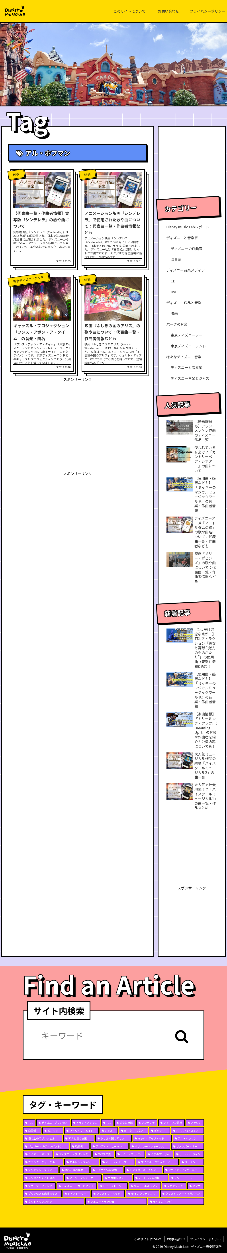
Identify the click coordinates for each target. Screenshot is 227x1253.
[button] (181, 1036)
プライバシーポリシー (205, 1239)
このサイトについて (148, 1239)
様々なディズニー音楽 (184, 356)
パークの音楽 (177, 324)
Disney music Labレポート (187, 226)
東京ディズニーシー (186, 335)
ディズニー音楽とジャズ (190, 378)
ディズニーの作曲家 (186, 248)
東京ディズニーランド (188, 345)
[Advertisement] (77, 414)
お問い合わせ (176, 1239)
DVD (174, 291)
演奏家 (176, 259)
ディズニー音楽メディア (185, 270)
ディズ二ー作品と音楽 (184, 302)
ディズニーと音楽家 (182, 237)
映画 (174, 313)
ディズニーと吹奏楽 (186, 367)
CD (173, 281)
